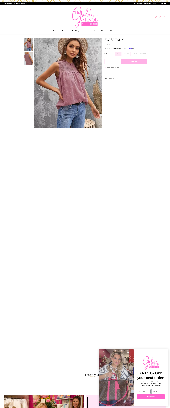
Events (155, 3)
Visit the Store (138, 3)
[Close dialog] (166, 351)
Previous (34, 83)
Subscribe (151, 397)
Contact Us (147, 3)
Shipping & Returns (111, 78)
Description (109, 71)
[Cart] (164, 17)
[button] (160, 17)
